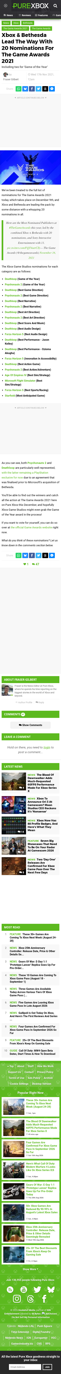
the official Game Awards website (31, 527)
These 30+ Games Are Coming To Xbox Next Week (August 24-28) (33, 937)
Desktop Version (41, 1083)
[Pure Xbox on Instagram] (17, 1299)
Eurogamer (40, 1337)
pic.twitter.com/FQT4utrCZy (23, 248)
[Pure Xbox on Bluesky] (51, 1290)
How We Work (45, 1066)
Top (11, 1066)
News (6, 23)
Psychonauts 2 (13, 284)
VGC (53, 1337)
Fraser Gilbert (11, 79)
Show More (30, 1269)
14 (22, 831)
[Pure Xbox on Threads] (31, 1299)
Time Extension (20, 1332)
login (47, 747)
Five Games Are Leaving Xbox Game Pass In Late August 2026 (32, 1004)
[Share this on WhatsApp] (18, 89)
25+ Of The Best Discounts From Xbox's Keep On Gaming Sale (31, 1042)
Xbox (16, 23)
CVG (39, 1343)
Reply (41, 702)
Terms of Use (16, 1078)
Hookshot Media (26, 1310)
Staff (31, 1066)
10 (22, 852)
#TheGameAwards (20, 227)
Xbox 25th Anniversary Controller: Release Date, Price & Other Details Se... (32, 951)
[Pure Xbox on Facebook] (44, 1299)
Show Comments (32, 725)
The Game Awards (41, 28)
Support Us (14, 1072)
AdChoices (51, 1313)
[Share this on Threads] (45, 89)
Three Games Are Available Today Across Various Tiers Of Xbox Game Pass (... (31, 992)
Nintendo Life (26, 1326)
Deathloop (11, 279)
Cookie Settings (19, 1083)
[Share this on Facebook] (32, 89)
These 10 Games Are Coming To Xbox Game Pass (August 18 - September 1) (33, 978)
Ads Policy (34, 1078)
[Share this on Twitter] (38, 89)
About (20, 1066)
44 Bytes (36, 1313)
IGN (29, 1337)
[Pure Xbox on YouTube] (24, 1290)
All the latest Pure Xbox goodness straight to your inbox (30, 1358)
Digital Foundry (41, 1332)
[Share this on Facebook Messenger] (52, 89)
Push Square (44, 1326)
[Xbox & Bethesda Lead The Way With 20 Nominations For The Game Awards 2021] (30, 167)
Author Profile (25, 702)
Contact (29, 1072)
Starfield (10, 395)
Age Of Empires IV (15, 375)
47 (37, 564)
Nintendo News (14, 1337)
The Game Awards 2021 (15, 28)
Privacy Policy (45, 1072)
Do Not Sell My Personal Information (31, 1317)
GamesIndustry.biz (22, 1343)
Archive (48, 1078)
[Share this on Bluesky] (25, 89)
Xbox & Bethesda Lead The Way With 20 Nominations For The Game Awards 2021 (28, 48)
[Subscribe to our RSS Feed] (10, 1290)
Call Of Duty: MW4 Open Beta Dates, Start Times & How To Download (32, 1052)
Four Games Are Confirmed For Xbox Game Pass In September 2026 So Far (33, 1030)
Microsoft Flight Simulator (20, 380)
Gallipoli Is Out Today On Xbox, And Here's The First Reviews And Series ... (33, 1016)
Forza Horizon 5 (14, 334)
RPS (47, 1343)
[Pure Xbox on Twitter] (37, 1290)
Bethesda (28, 23)
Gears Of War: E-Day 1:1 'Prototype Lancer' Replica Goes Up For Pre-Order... (32, 965)
